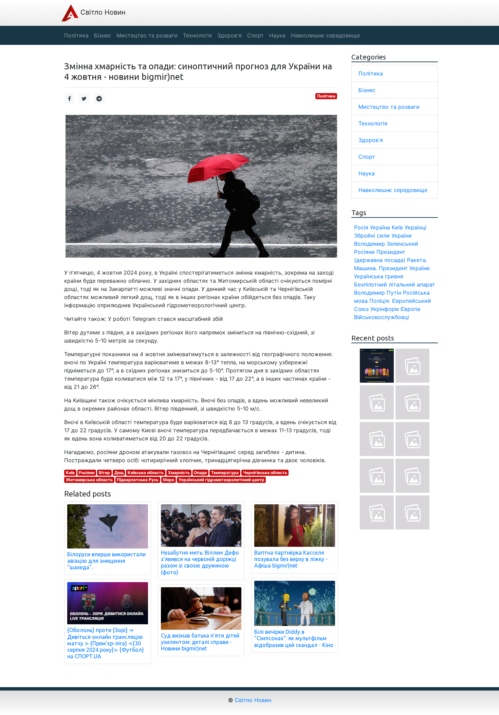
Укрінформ (384, 309)
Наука (366, 173)
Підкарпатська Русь (138, 479)
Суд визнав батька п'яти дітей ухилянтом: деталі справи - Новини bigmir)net (200, 641)
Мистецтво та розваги (389, 106)
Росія (361, 227)
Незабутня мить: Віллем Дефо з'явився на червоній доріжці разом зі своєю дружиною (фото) (200, 562)
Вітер (104, 472)
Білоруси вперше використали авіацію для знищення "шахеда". (106, 560)
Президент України (404, 268)
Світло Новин (102, 12)
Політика (326, 96)
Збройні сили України (383, 235)
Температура (225, 472)
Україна (380, 227)
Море (168, 479)
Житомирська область (89, 479)
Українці (415, 227)
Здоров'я (370, 140)
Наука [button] (277, 35)
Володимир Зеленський (386, 243)
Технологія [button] (197, 35)
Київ (70, 472)
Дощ (119, 472)
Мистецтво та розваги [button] (147, 35)
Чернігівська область (265, 472)
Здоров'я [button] (229, 35)
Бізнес (366, 90)
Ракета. (417, 260)
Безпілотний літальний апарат (394, 284)
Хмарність (179, 472)
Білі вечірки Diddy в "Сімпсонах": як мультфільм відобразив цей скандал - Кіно (293, 638)
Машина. (365, 268)
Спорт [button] (255, 35)
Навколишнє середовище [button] (325, 35)
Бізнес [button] (102, 35)
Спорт (366, 156)
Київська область (146, 472)
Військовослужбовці (381, 317)
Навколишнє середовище (392, 190)
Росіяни (86, 472)
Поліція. (379, 300)
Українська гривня (378, 276)
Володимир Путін (377, 292)
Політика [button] (76, 35)
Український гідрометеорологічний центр (221, 479)
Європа (410, 309)
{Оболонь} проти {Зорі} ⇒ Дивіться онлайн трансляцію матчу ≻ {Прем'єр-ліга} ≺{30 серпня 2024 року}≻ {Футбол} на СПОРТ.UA (105, 643)
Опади (200, 472)
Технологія (372, 123)
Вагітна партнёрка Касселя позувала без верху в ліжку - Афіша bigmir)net (291, 559)
